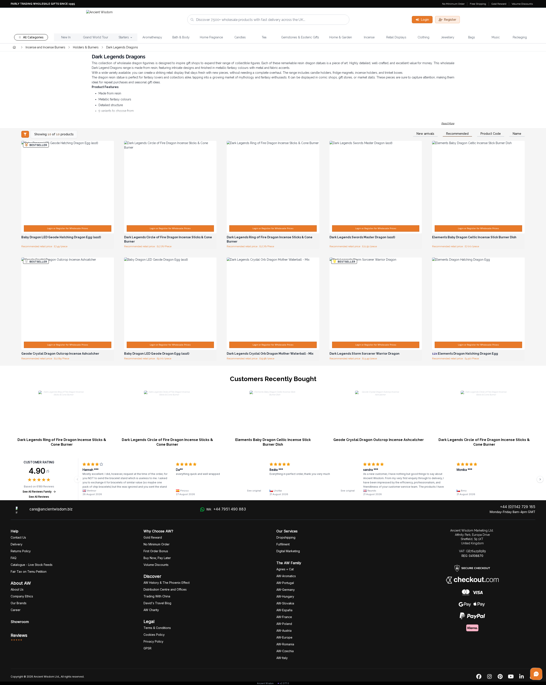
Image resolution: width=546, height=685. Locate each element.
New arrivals (425, 133)
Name (517, 133)
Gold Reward (498, 3)
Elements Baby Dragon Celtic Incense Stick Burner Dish (273, 442)
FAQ (13, 558)
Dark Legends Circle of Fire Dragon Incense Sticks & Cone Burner (167, 442)
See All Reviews (39, 496)
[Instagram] (489, 676)
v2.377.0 (284, 683)
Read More (447, 123)
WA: (226, 509)
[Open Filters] (25, 134)
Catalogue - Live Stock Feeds (31, 564)
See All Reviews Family (37, 491)
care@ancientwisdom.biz (51, 509)
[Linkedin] (521, 676)
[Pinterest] (500, 676)
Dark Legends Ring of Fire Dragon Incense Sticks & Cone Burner (61, 442)
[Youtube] (511, 676)
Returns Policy (21, 551)
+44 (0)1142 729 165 (517, 507)
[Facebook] (479, 676)
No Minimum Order (453, 3)
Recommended (457, 133)
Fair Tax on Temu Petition (28, 571)
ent (283, 544)
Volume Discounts (522, 3)
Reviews (19, 635)
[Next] (540, 479)
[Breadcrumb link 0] (14, 47)
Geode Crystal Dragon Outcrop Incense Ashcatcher (378, 440)
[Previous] (77, 479)
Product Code (491, 133)
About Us (17, 589)
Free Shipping (478, 3)
